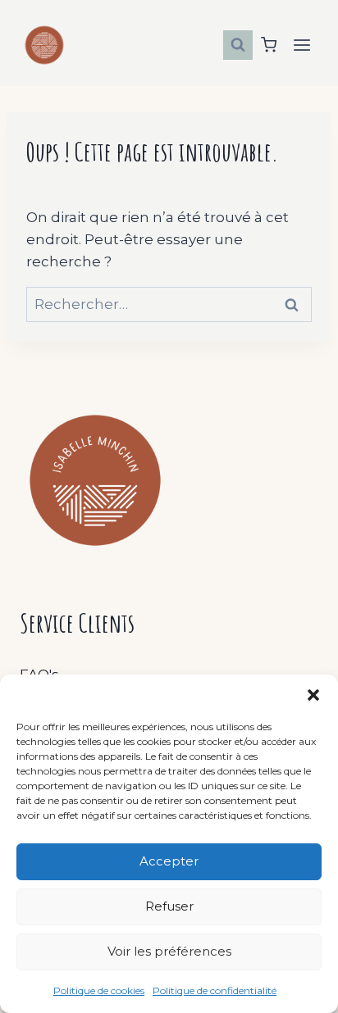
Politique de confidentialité (214, 990)
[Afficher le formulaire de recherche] (238, 45)
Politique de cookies (98, 990)
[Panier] (268, 44)
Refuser (169, 906)
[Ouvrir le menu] (301, 44)
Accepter (169, 861)
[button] (313, 695)
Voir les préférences (169, 951)
